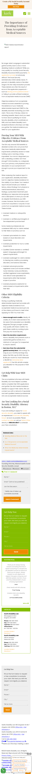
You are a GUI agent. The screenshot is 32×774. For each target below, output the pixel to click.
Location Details (9, 631)
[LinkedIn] (4, 741)
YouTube (26, 469)
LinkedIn (16, 469)
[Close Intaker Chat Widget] (30, 754)
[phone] (24, 13)
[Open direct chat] (28, 754)
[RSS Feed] (25, 741)
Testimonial (9, 560)
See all (25, 603)
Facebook (7, 469)
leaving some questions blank (17, 92)
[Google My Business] (15, 741)
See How (16, 7)
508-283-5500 (11, 739)
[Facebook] (2, 741)
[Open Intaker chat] (14, 773)
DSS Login (11, 770)
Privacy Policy (6, 755)
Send (16, 552)
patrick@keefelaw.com (19, 461)
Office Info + (19, 727)
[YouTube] (5, 741)
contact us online (8, 420)
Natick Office (25, 420)
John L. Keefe (6, 461)
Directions (7, 633)
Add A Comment (12, 499)
